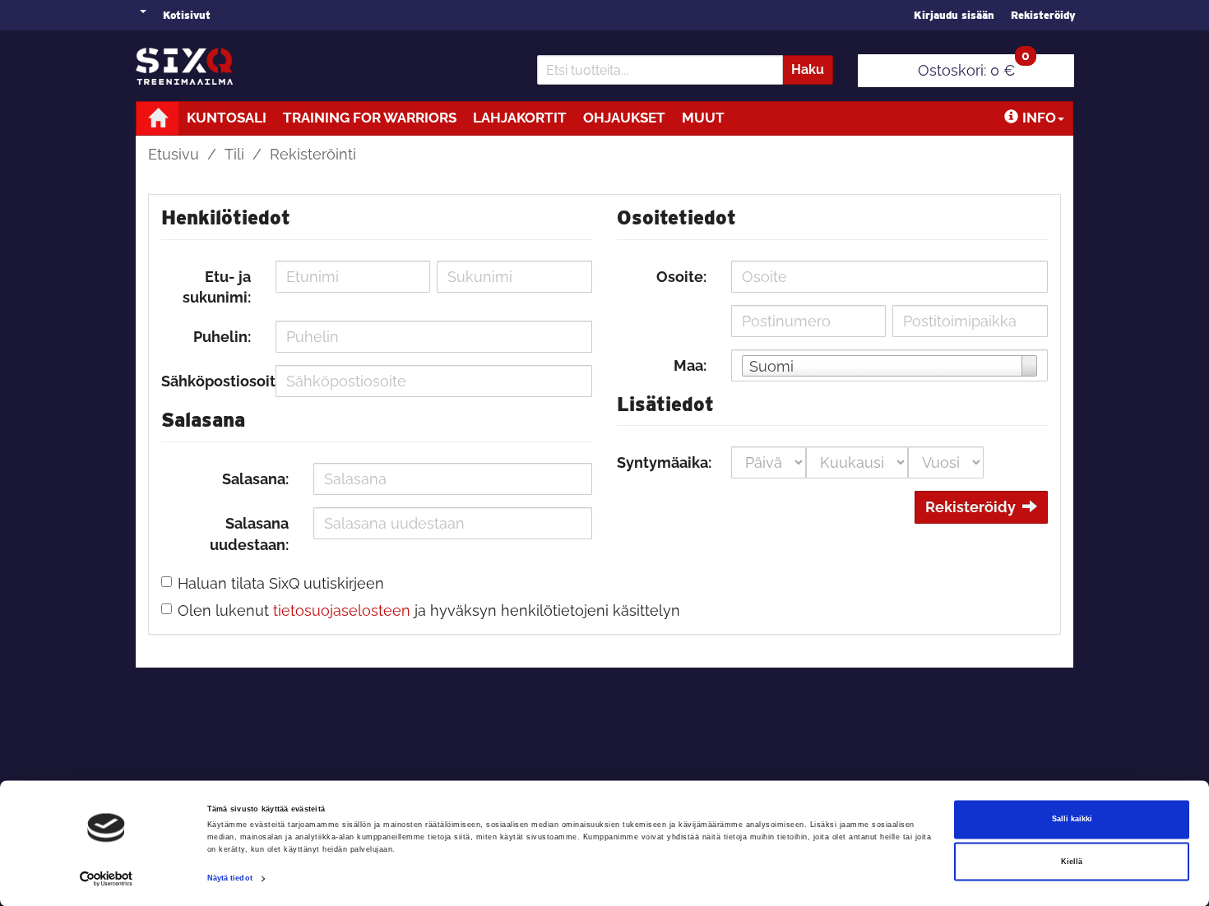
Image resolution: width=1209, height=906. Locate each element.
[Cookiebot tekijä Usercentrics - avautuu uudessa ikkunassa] (106, 878)
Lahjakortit (520, 117)
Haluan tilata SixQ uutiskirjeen (281, 583)
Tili (234, 154)
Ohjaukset (624, 117)
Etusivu (173, 154)
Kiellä (1071, 861)
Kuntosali (226, 117)
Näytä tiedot (229, 879)
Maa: (690, 365)
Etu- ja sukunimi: (217, 287)
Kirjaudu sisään (954, 15)
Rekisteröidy (1043, 15)
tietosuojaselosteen (341, 610)
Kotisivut (187, 15)
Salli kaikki (1072, 820)
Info (1039, 117)
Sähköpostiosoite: (212, 381)
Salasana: (255, 479)
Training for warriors (369, 117)
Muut (703, 117)
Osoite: (681, 276)
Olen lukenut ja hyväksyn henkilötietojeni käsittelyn (429, 610)
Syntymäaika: (664, 462)
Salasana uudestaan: (249, 534)
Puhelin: (222, 336)
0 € (974, 66)
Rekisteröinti (313, 154)
